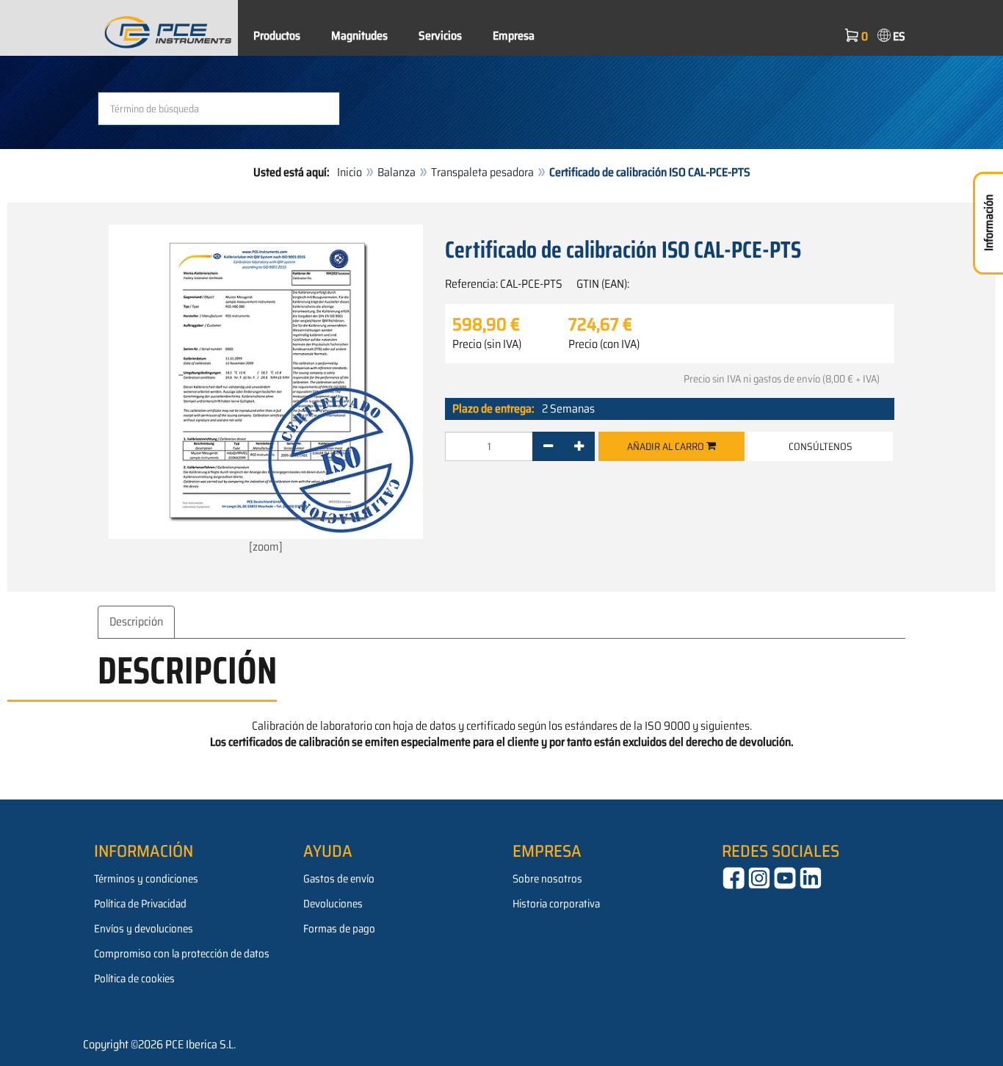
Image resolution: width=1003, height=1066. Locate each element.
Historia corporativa (556, 904)
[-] (548, 446)
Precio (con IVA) (604, 344)
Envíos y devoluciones (143, 929)
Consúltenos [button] (820, 446)
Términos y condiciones (146, 879)
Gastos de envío (338, 879)
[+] (579, 446)
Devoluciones (333, 904)
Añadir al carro (666, 446)
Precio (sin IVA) (486, 344)
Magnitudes (359, 35)
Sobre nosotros (547, 879)
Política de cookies (134, 978)
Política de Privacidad (140, 904)
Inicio (349, 172)
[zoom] (266, 546)
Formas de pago (339, 929)
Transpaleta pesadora (482, 172)
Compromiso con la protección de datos (181, 953)
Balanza (396, 172)
